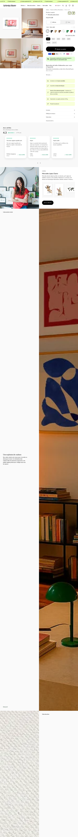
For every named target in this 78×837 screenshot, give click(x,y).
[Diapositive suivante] (74, 27)
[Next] (40, 163)
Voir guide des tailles (70, 35)
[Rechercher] (63, 5)
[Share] (73, 13)
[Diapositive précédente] (72, 27)
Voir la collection (48, 202)
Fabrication (48, 117)
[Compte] (66, 5)
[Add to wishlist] (69, 13)
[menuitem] (50, 5)
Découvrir (5, 707)
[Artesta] (11, 5)
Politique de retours (50, 113)
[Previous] (37, 163)
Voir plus (48, 74)
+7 (71, 54)
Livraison (48, 110)
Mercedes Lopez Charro (53, 14)
